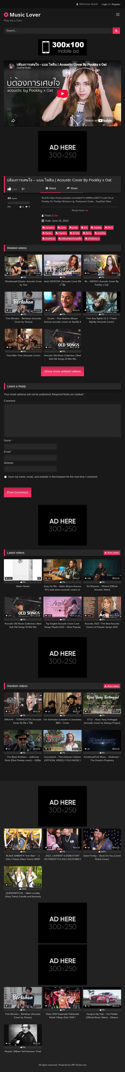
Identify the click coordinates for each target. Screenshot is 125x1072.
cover (63, 227)
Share (74, 188)
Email (8, 451)
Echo (55, 215)
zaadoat (97, 227)
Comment (9, 400)
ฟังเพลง (48, 233)
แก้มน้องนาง (93, 238)
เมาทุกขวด (50, 238)
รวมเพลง (62, 233)
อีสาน (88, 233)
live (85, 227)
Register (116, 4)
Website (8, 463)
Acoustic (50, 227)
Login (104, 4)
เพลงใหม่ (101, 233)
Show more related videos (62, 371)
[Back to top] (114, 1062)
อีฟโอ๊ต (76, 233)
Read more (78, 210)
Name (8, 440)
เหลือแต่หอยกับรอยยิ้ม (71, 238)
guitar (74, 227)
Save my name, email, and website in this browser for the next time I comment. (53, 476)
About (52, 188)
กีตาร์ (110, 227)
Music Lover (24, 14)
